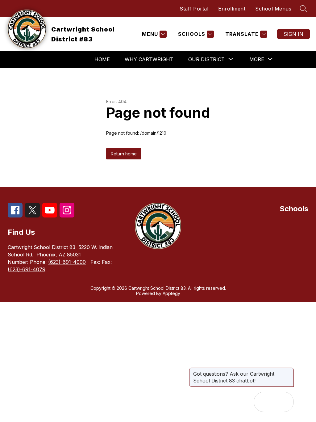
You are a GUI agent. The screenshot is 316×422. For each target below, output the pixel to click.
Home (102, 59)
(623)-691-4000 (67, 262)
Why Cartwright (149, 59)
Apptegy (171, 293)
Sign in (293, 34)
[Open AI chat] (283, 402)
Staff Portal (194, 9)
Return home (124, 153)
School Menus (273, 9)
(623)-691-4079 (26, 269)
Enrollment (231, 9)
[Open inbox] (263, 402)
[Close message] (289, 370)
